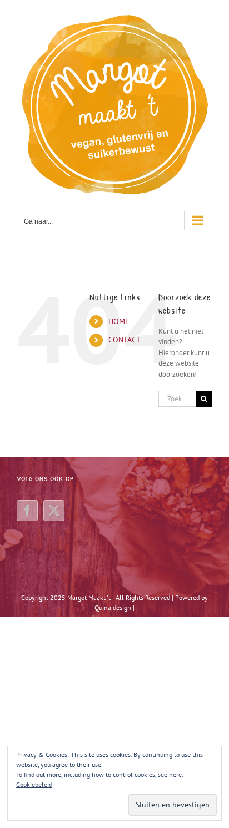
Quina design (112, 607)
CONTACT (124, 340)
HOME (119, 321)
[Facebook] (27, 510)
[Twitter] (53, 510)
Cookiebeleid (34, 784)
